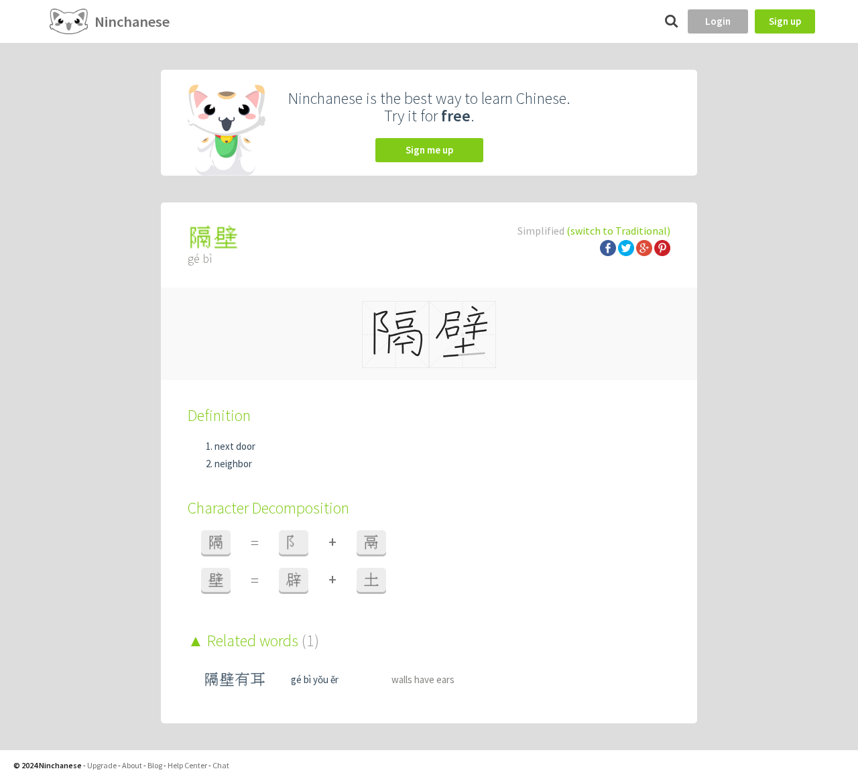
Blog (154, 765)
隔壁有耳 (234, 679)
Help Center (187, 765)
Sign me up (429, 149)
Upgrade (102, 765)
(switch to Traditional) (618, 230)
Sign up (785, 21)
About (132, 765)
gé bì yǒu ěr (315, 679)
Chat (220, 765)
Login (718, 21)
